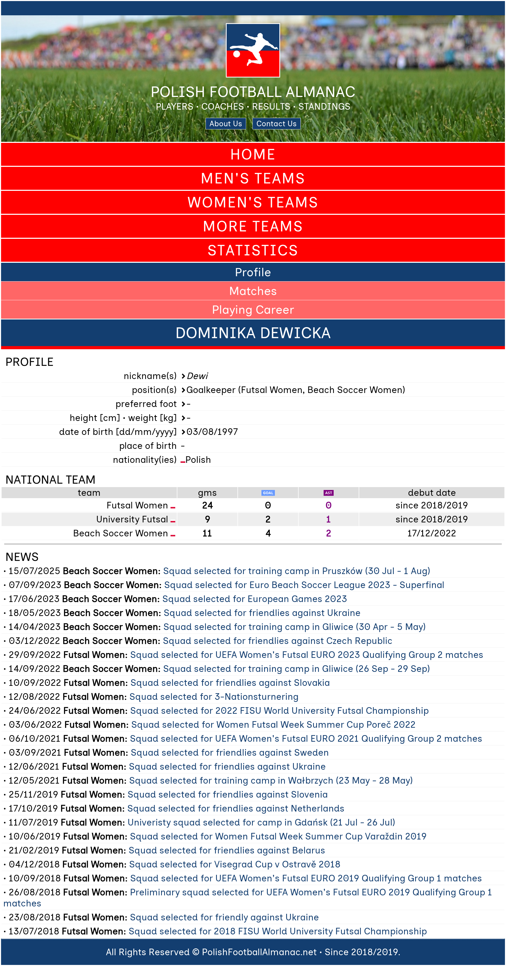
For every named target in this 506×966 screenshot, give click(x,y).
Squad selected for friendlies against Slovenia (228, 794)
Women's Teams (253, 202)
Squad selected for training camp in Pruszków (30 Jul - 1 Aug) (296, 570)
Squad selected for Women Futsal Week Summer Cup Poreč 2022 (273, 724)
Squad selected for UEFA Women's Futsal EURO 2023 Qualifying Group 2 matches (306, 654)
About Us (226, 123)
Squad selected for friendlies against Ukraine (262, 612)
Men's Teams (253, 178)
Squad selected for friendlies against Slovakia (230, 682)
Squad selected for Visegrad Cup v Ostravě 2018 (234, 864)
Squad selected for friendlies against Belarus (227, 850)
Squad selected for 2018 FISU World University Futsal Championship (278, 931)
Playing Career (253, 309)
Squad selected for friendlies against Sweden (230, 752)
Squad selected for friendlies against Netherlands (235, 808)
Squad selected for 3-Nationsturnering (214, 696)
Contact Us (276, 123)
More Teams (253, 226)
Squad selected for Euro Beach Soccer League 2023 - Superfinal (304, 584)
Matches (253, 291)
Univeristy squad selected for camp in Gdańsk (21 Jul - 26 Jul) (261, 822)
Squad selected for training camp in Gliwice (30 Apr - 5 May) (294, 626)
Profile (253, 272)
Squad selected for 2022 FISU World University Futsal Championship (279, 710)
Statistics (253, 250)
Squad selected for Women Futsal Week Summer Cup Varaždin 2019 (278, 836)
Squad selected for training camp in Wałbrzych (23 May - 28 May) (271, 780)
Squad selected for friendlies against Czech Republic (277, 640)
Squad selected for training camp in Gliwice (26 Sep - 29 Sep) (296, 668)
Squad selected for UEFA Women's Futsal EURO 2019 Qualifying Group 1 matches (306, 878)
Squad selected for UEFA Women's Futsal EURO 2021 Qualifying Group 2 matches (306, 738)
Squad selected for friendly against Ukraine (224, 917)
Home (253, 154)
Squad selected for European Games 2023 (254, 598)
